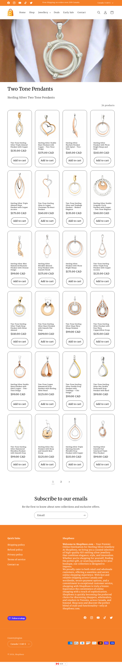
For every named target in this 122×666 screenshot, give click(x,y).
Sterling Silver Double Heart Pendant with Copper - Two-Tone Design (47, 146)
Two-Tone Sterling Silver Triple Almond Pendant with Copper (19, 145)
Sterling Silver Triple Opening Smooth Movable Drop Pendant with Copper (74, 450)
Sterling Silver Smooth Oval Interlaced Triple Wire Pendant (100, 450)
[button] (44, 12)
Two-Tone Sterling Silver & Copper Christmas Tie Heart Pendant (46, 206)
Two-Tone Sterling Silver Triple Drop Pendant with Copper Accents (102, 267)
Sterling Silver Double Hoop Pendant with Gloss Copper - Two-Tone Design (20, 388)
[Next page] (69, 482)
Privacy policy (15, 554)
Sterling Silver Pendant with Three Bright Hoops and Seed (101, 146)
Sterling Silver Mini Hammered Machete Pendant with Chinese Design (20, 267)
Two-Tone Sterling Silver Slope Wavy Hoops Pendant (73, 326)
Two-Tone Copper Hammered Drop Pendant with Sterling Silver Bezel (47, 388)
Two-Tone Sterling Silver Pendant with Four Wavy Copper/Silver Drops (101, 327)
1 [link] (53, 481)
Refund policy (15, 549)
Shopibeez (19, 654)
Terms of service (16, 559)
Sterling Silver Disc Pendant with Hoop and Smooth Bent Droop (46, 450)
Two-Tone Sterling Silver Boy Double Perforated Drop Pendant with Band (101, 388)
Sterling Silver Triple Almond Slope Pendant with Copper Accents (19, 206)
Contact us (13, 564)
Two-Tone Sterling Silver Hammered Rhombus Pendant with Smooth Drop (18, 450)
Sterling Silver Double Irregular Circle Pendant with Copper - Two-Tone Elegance (102, 206)
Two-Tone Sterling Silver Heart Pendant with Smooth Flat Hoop (46, 327)
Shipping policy (16, 544)
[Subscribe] (84, 515)
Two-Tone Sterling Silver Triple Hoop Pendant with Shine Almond (19, 327)
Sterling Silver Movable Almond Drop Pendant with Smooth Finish (46, 267)
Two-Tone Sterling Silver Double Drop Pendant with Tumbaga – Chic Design (73, 389)
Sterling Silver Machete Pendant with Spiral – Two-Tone (73, 146)
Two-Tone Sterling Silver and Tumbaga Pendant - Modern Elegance (74, 206)
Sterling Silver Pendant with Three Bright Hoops (74, 266)
